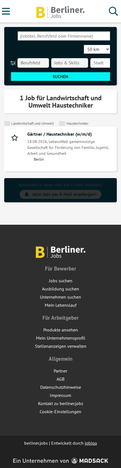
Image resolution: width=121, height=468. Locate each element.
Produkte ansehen (60, 330)
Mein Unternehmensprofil (60, 338)
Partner (60, 371)
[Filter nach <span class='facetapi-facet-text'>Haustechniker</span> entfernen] (62, 123)
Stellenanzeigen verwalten (60, 346)
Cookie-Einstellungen (60, 411)
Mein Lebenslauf (61, 305)
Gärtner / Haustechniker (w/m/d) (59, 134)
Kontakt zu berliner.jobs (60, 403)
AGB (60, 379)
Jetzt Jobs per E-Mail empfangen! (64, 194)
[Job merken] (16, 137)
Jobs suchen (60, 280)
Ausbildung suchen (60, 289)
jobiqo (91, 443)
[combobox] (64, 35)
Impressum (60, 395)
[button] (14, 63)
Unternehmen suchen (60, 297)
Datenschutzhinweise (60, 387)
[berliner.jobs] (60, 11)
